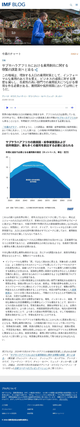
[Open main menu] (76, 4)
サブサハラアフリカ (66, 118)
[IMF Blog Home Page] (13, 4)
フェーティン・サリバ (25, 96)
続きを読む (63, 399)
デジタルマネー (7, 409)
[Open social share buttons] (36, 70)
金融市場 (30, 409)
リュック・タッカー (54, 96)
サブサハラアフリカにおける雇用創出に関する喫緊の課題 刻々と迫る (38, 356)
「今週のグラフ (9, 127)
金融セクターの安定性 (9, 413)
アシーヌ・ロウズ (9, 96)
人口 (54, 409)
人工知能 (5, 405)
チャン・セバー (40, 96)
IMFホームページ (58, 413)
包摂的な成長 (57, 405)
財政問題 (30, 413)
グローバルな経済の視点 (35, 405)
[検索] (71, 4)
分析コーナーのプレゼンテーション (31, 368)
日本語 (73, 54)
